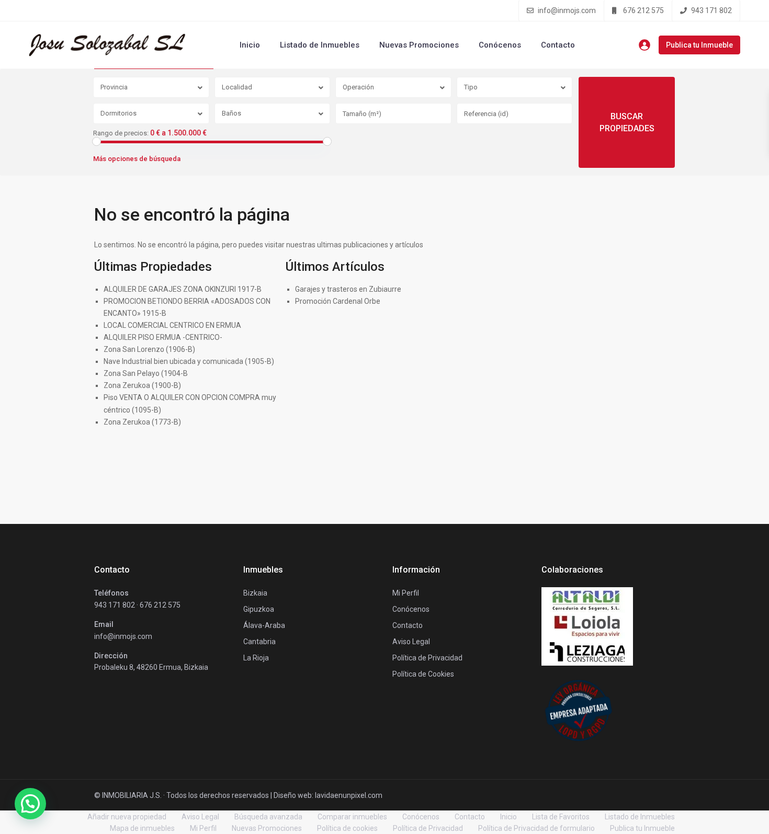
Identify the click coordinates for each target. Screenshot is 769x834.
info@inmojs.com (567, 10)
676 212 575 (643, 10)
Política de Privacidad (428, 828)
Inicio (250, 45)
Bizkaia (255, 593)
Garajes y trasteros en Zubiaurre (348, 289)
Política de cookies (347, 828)
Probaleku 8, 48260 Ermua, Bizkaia (151, 667)
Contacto (558, 45)
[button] (30, 803)
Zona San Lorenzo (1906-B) (149, 349)
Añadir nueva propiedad (126, 817)
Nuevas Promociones (419, 45)
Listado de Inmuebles (319, 45)
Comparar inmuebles (352, 817)
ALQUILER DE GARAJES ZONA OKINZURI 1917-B (183, 289)
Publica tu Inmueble (699, 45)
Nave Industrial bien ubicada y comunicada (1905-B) (189, 361)
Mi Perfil (203, 828)
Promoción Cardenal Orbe (337, 301)
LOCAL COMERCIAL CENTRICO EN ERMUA (172, 325)
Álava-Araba (264, 625)
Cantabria (259, 641)
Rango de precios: (121, 133)
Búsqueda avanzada (268, 817)
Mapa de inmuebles (142, 828)
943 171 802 (711, 10)
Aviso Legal (200, 817)
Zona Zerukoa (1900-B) (142, 385)
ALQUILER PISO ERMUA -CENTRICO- (163, 337)
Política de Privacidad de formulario (536, 828)
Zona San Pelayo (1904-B (146, 373)
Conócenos (500, 45)
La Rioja (256, 658)
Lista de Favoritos (561, 817)
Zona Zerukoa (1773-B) (142, 422)
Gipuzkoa (258, 609)
